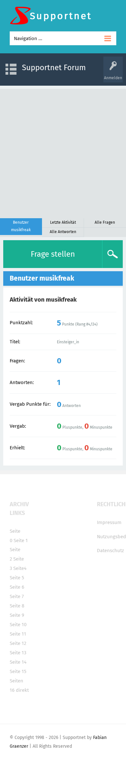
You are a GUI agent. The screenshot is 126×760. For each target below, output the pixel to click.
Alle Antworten (63, 232)
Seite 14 (18, 662)
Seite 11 (18, 634)
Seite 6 (17, 587)
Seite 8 (17, 606)
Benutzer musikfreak (21, 226)
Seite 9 (17, 615)
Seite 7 (17, 596)
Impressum (109, 522)
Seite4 (19, 568)
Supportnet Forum (54, 67)
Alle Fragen (105, 222)
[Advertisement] (63, 152)
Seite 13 (18, 653)
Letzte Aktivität (63, 222)
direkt (22, 690)
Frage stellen (53, 254)
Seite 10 (18, 624)
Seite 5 (17, 578)
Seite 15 (18, 671)
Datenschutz (110, 550)
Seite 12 (18, 643)
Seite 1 (21, 540)
